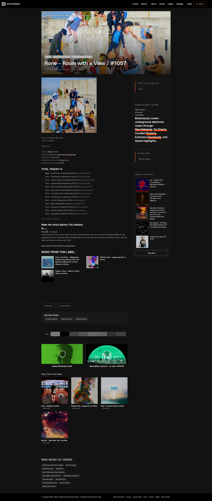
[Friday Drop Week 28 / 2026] (142, 242)
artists (138, 112)
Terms (145, 497)
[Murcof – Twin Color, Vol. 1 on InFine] (54, 425)
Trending (179, 4)
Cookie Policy (137, 497)
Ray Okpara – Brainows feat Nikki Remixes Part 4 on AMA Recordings (158, 225)
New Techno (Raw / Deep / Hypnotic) (54, 472)
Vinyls (189, 4)
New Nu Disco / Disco (49, 486)
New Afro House (65, 483)
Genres (144, 4)
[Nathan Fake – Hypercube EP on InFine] (92, 262)
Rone (67, 15)
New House (59, 468)
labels (139, 115)
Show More (151, 253)
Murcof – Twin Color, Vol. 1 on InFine (54, 440)
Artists (162, 4)
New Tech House (71, 465)
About (153, 4)
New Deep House (48, 468)
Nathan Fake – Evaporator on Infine (84, 406)
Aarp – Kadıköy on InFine (50, 406)
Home (48, 15)
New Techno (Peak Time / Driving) (53, 465)
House (73, 246)
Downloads (154, 137)
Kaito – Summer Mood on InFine (112, 406)
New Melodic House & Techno (52, 476)
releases (140, 110)
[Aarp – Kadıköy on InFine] (54, 390)
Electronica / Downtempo (62, 57)
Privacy (129, 497)
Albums (55, 15)
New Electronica (61, 479)
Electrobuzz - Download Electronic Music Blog (86, 497)
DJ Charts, (160, 129)
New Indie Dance (48, 479)
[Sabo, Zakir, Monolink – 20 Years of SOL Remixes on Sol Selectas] (142, 199)
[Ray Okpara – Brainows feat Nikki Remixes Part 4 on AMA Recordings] (142, 228)
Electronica (45, 246)
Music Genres (165, 497)
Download (48, 306)
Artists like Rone (81, 319)
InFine (49, 152)
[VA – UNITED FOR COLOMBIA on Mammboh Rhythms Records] (142, 185)
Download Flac (65, 306)
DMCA (157, 497)
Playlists (151, 133)
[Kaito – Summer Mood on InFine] (114, 390)
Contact (151, 497)
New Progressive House (50, 483)
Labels (170, 4)
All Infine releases (51, 319)
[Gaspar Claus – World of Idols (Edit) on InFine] (48, 276)
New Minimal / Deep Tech (71, 476)
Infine (62, 15)
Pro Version (200, 4)
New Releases (143, 129)
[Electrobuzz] (11, 4)
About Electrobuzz (119, 497)
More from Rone (67, 319)
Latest (135, 4)
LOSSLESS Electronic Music (82, 57)
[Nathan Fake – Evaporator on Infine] (84, 390)
